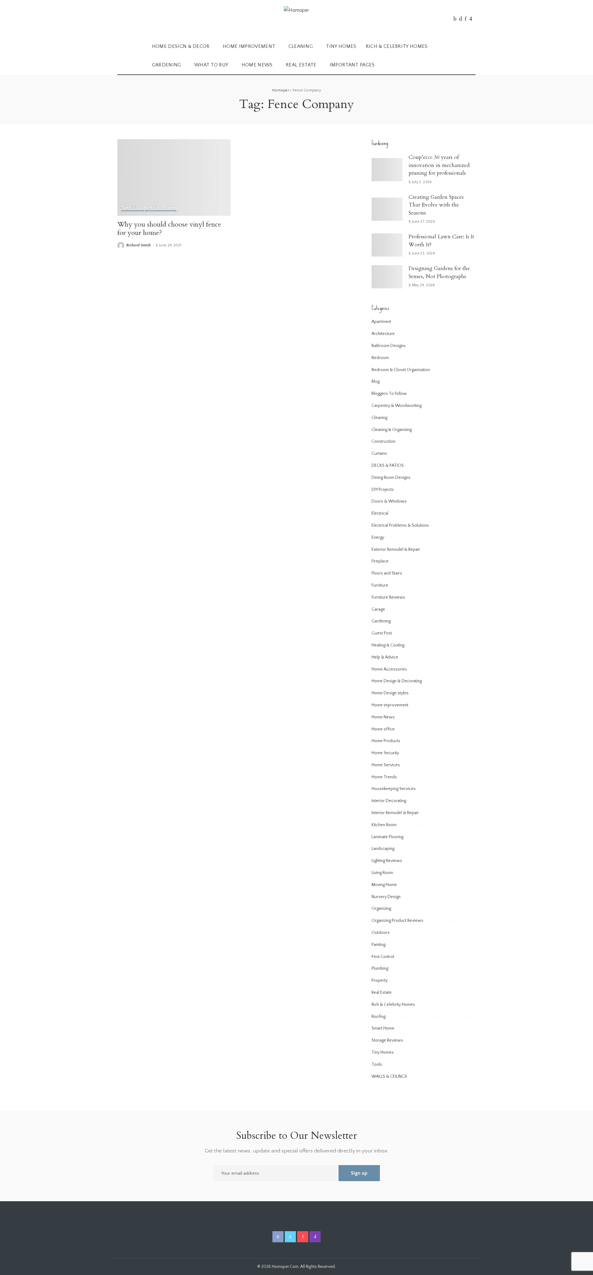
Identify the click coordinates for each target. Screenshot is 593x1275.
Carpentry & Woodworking (397, 405)
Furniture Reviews (388, 597)
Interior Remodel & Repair (395, 812)
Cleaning (379, 417)
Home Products (386, 740)
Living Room (382, 872)
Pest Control (383, 956)
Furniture (380, 585)
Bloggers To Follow (389, 393)
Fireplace (380, 561)
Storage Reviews (387, 1040)
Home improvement (390, 705)
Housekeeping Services (394, 788)
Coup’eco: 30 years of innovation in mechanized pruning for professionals (439, 165)
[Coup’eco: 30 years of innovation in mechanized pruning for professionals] (387, 169)
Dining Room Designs (391, 477)
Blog (376, 381)
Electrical (380, 513)
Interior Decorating (389, 800)
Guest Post (382, 633)
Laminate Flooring (387, 836)
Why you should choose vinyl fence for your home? (169, 229)
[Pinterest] (465, 18)
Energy (378, 537)
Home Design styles (390, 693)
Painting (378, 944)
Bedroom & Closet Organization (401, 369)
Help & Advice (385, 657)
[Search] (472, 55)
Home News (383, 717)
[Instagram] (470, 18)
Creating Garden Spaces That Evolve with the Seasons (436, 205)
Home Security (385, 752)
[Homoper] (296, 18)
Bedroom (380, 357)
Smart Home (383, 1028)
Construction (383, 441)
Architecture (383, 333)
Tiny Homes (383, 1052)
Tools (377, 1064)
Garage (378, 609)
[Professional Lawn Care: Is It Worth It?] (387, 245)
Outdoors (381, 932)
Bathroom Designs (389, 345)
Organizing (381, 908)
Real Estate (382, 992)
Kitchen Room (384, 824)
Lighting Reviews (387, 860)
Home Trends (384, 777)
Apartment (381, 321)
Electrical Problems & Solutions (400, 525)
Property (380, 980)
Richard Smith (138, 245)
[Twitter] (460, 18)
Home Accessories (389, 669)
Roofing (378, 1016)
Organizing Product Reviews (397, 920)
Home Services (386, 765)
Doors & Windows (389, 501)
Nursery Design (386, 896)
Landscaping (383, 848)
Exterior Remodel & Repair (396, 549)
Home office (383, 729)
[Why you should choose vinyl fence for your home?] (174, 177)
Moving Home (384, 884)
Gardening (381, 621)
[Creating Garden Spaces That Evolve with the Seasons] (387, 209)
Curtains (379, 453)
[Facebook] (455, 18)
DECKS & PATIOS (388, 465)
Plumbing (380, 968)
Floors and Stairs (387, 573)
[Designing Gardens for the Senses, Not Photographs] (387, 276)
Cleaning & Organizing (392, 429)
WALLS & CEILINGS (389, 1076)
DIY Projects (383, 489)
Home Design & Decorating (149, 207)
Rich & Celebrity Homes (393, 1004)
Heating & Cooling (388, 645)
